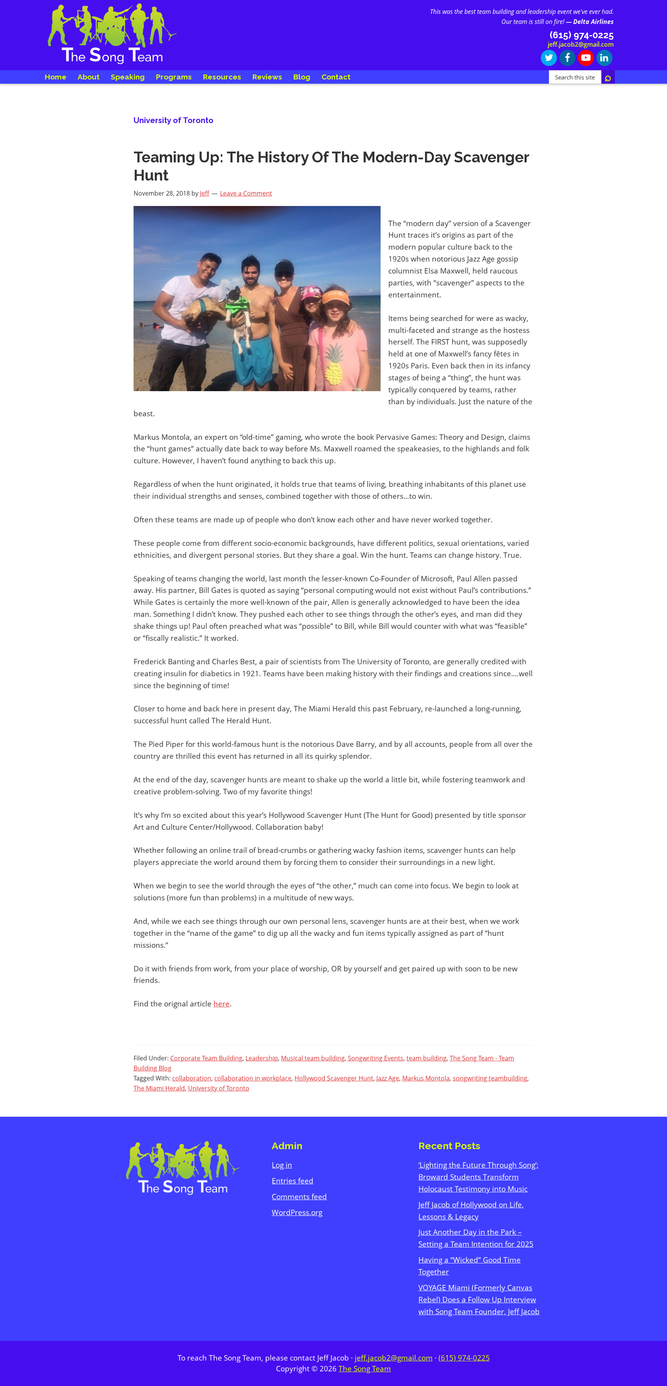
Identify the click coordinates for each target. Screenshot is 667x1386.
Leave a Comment (246, 193)
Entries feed (292, 1181)
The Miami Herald (159, 1088)
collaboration (191, 1078)
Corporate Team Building (206, 1058)
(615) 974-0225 (464, 1358)
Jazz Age (387, 1078)
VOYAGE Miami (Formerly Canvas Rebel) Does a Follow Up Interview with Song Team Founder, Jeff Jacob (479, 1300)
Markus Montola (426, 1078)
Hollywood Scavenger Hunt (334, 1078)
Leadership (261, 1058)
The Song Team (365, 1369)
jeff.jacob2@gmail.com (581, 44)
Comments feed (299, 1197)
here (221, 1004)
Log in (282, 1165)
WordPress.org (297, 1212)
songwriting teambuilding (490, 1078)
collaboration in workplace (252, 1078)
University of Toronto (218, 1088)
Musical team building (313, 1058)
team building (426, 1058)
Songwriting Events (375, 1058)
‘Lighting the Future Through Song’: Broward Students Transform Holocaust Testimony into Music (478, 1177)
